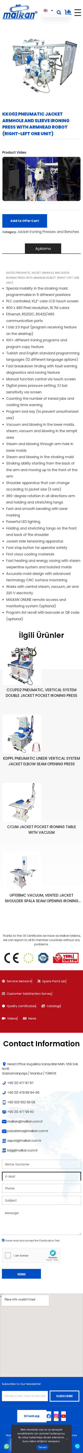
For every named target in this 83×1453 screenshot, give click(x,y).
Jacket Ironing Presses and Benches (48, 231)
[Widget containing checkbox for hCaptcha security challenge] (31, 1255)
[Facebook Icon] (49, 1416)
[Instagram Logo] (56, 1416)
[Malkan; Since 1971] (20, 12)
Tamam (42, 1447)
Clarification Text (49, 1240)
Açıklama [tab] (43, 248)
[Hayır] (67, 1439)
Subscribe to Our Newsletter (21, 1384)
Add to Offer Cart (24, 221)
